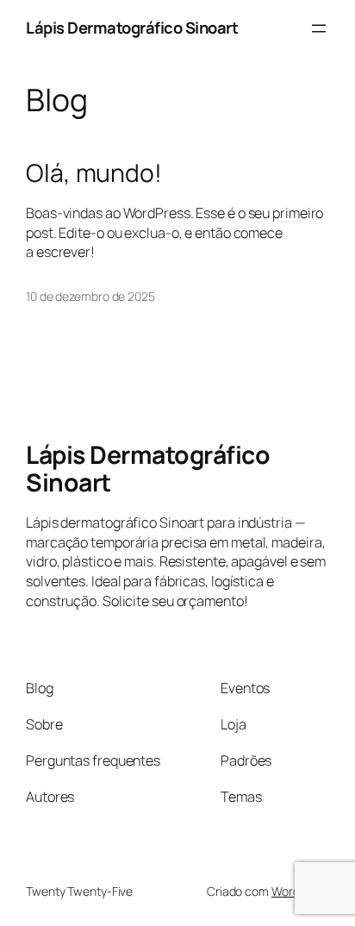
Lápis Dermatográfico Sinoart (132, 27)
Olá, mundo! (94, 173)
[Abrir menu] (318, 28)
